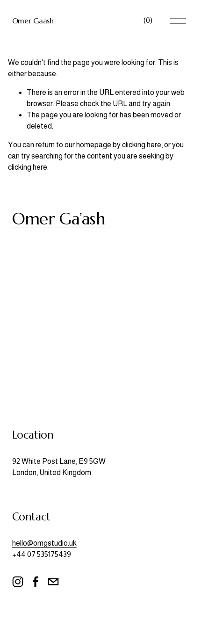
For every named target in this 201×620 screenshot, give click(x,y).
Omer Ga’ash (58, 218)
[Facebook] (35, 581)
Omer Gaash (33, 20)
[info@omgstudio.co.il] (53, 581)
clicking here (141, 145)
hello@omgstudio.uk (44, 543)
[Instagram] (17, 581)
